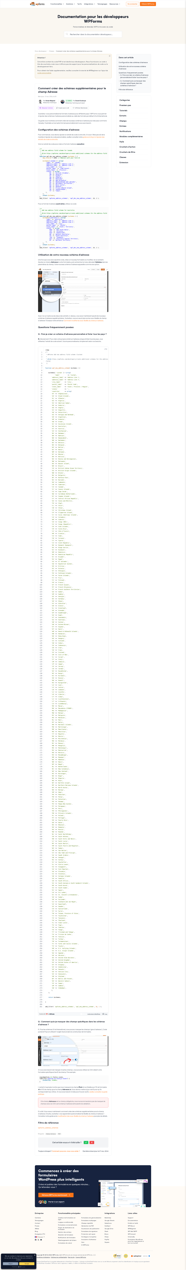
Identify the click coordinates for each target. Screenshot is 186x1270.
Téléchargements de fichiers (67, 1240)
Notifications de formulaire (66, 1237)
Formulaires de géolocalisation (91, 1218)
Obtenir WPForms (148, 4)
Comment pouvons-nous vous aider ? (66, 1151)
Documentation (133, 1220)
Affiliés (37, 1228)
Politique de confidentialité (59, 1257)
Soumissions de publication (90, 1228)
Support (130, 1218)
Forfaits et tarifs (133, 1223)
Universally (131, 1237)
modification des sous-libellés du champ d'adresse (75, 1116)
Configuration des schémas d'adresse (133, 62)
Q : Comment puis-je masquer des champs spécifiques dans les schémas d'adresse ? (133, 83)
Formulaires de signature (89, 1231)
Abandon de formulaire (65, 1235)
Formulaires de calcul (65, 1243)
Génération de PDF (87, 1226)
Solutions (69, 4)
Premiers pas (125, 105)
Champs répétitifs (87, 1223)
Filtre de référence (126, 90)
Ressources (114, 4)
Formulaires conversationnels (67, 1225)
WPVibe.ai (131, 1226)
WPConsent (132, 1234)
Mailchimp (108, 1218)
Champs (51, 51)
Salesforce (108, 1223)
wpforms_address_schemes (48, 1128)
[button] (86, 1142)
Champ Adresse (51, 1134)
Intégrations (88, 4)
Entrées (122, 126)
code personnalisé (44, 73)
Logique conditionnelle (65, 1222)
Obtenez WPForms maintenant (54, 1195)
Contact (37, 1223)
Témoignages (102, 4)
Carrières (38, 1218)
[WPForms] (37, 4)
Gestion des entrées (64, 1232)
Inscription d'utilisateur (88, 1239)
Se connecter (132, 4)
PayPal (107, 1239)
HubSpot (107, 1226)
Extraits (122, 115)
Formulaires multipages (88, 1220)
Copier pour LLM (63, 108)
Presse (37, 1226)
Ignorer (109, 56)
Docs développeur (41, 51)
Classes (122, 157)
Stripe (107, 1237)
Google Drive (109, 1228)
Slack (106, 1231)
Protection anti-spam (88, 1234)
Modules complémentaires (131, 136)
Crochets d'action (127, 147)
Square (107, 1242)
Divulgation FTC (40, 1234)
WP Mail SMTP (132, 1231)
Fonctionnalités (56, 4)
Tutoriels (123, 110)
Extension (123, 162)
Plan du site (71, 1257)
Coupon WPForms (80, 1257)
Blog (36, 1231)
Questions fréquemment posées (131, 73)
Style (121, 142)
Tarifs (79, 4)
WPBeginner (132, 1228)
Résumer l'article (47, 108)
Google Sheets (109, 1220)
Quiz (82, 1242)
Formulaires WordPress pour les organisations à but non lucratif (136, 1241)
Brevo (106, 1234)
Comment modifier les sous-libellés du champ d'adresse (83, 321)
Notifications (125, 131)
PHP (59, 1134)
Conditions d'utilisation (43, 1257)
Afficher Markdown (81, 108)
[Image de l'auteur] (40, 102)
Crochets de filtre (127, 152)
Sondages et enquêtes (88, 1237)
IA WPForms (85, 1245)
